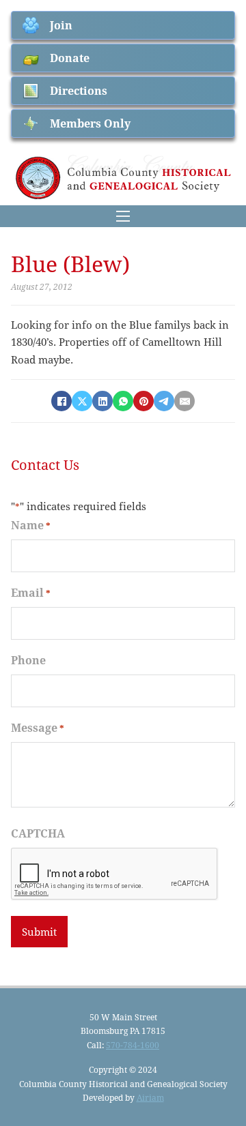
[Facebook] (61, 401)
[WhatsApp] (123, 401)
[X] (82, 401)
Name (31, 525)
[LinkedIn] (102, 401)
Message (37, 727)
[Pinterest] (143, 401)
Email (31, 592)
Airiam (150, 1097)
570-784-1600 (132, 1044)
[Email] (184, 401)
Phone (28, 660)
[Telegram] (164, 401)
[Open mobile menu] (123, 216)
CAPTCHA (38, 833)
